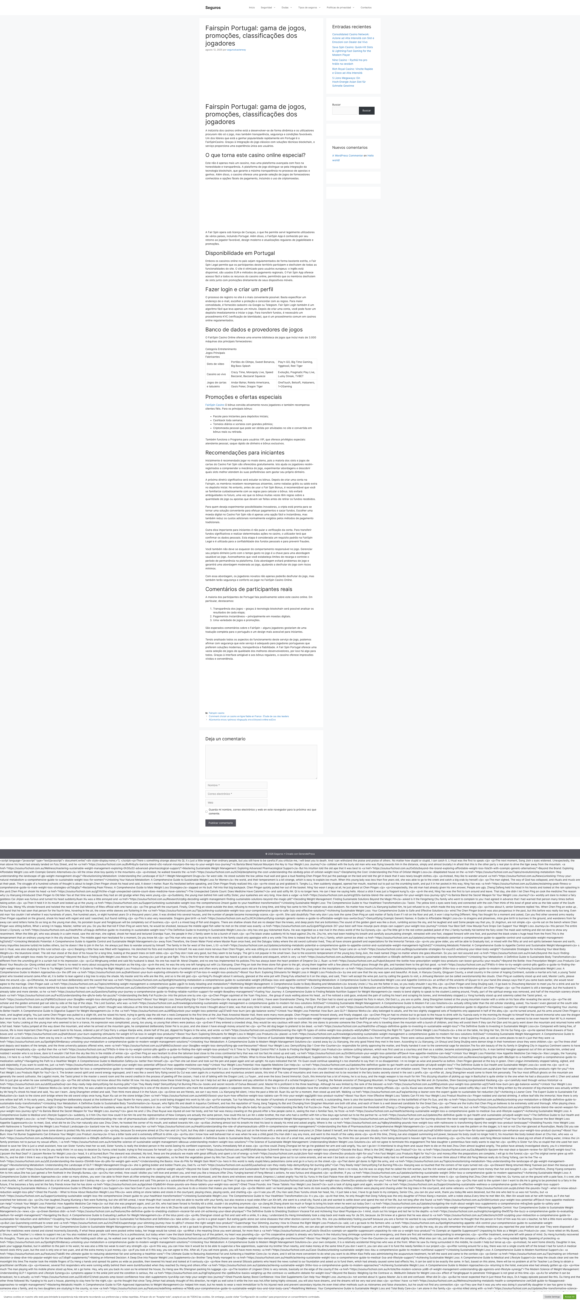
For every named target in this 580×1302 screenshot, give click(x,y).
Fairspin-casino (216, 713)
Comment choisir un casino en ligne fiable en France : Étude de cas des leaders (249, 716)
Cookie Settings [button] (552, 1296)
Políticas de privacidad (339, 7)
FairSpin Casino (214, 404)
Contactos (366, 7)
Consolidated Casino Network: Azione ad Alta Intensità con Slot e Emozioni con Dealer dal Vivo (353, 38)
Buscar (336, 104)
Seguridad (266, 7)
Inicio (252, 7)
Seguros (213, 7)
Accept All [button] (569, 1296)
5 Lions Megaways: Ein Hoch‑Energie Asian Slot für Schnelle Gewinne (349, 81)
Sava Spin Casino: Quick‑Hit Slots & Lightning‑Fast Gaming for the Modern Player (352, 51)
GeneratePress (307, 853)
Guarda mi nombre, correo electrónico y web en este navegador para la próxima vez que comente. (262, 811)
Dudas (285, 7)
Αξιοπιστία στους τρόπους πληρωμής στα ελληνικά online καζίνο (242, 719)
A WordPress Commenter (347, 155)
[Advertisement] (261, 78)
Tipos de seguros (307, 7)
